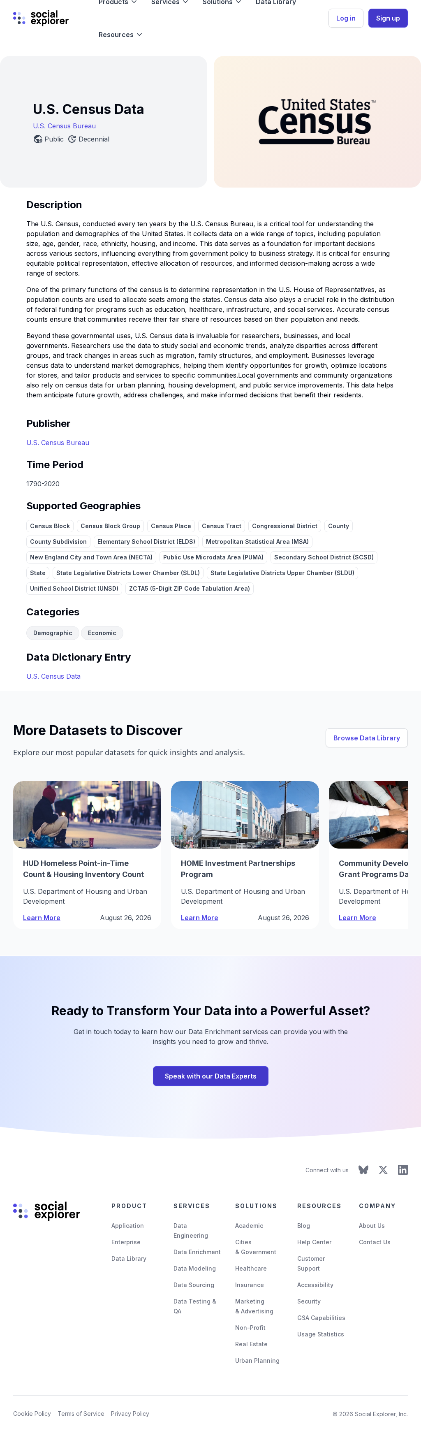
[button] (121, 34)
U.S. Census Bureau (64, 126)
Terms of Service (81, 1413)
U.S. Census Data (53, 676)
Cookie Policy (32, 1413)
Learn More (41, 918)
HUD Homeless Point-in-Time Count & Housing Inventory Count (83, 869)
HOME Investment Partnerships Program (238, 869)
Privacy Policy (130, 1413)
